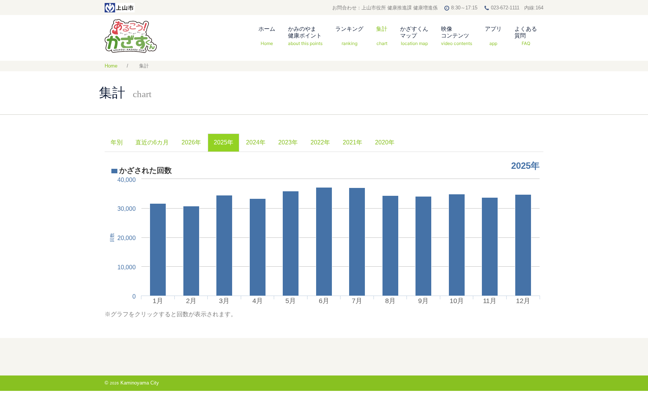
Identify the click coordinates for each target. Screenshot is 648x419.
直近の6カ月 (152, 142)
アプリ (493, 35)
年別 (117, 142)
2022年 (320, 142)
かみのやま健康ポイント (305, 35)
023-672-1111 (505, 8)
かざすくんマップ (414, 35)
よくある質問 (525, 35)
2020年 (384, 142)
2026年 (191, 142)
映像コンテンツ (456, 35)
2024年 (256, 142)
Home (111, 66)
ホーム (266, 35)
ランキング (349, 35)
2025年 (223, 142)
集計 (381, 35)
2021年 (352, 142)
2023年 (288, 142)
